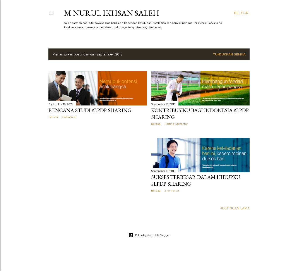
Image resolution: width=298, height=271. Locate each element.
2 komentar (69, 117)
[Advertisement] (97, 160)
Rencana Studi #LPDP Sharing (89, 110)
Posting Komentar (176, 123)
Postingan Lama (235, 208)
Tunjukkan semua (229, 54)
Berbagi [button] (53, 117)
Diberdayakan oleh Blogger (152, 235)
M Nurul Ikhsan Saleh (111, 13)
